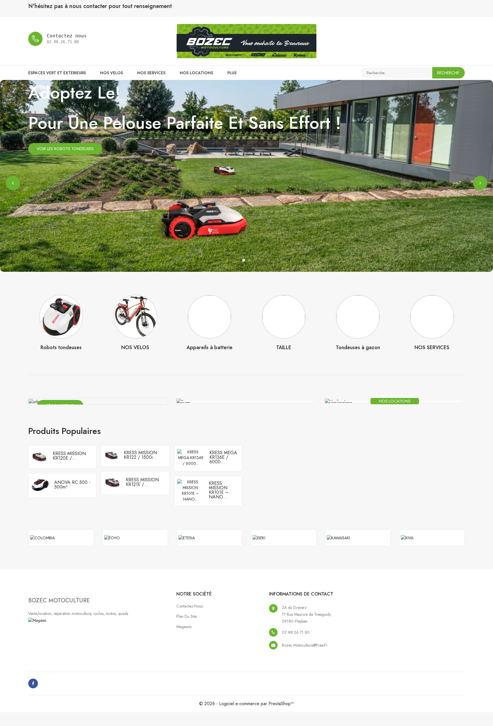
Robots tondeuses (61, 347)
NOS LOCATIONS (196, 73)
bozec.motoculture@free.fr (305, 645)
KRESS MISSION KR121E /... (142, 482)
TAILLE (283, 347)
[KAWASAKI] (358, 538)
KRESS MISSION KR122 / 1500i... (140, 454)
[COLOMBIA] (61, 538)
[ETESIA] (209, 538)
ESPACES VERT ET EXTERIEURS (57, 73)
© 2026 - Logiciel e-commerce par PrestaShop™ (246, 703)
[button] (243, 260)
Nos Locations (395, 401)
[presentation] (13, 183)
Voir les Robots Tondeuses (65, 149)
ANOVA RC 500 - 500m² (72, 484)
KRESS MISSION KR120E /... (69, 455)
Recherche (448, 73)
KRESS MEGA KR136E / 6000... (223, 457)
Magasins (183, 627)
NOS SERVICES (151, 73)
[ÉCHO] (135, 538)
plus (232, 73)
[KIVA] (432, 538)
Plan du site (186, 616)
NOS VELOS (111, 73)
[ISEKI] (283, 538)
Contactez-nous (189, 606)
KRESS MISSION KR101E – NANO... (219, 490)
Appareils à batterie (210, 347)
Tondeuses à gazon (358, 347)
